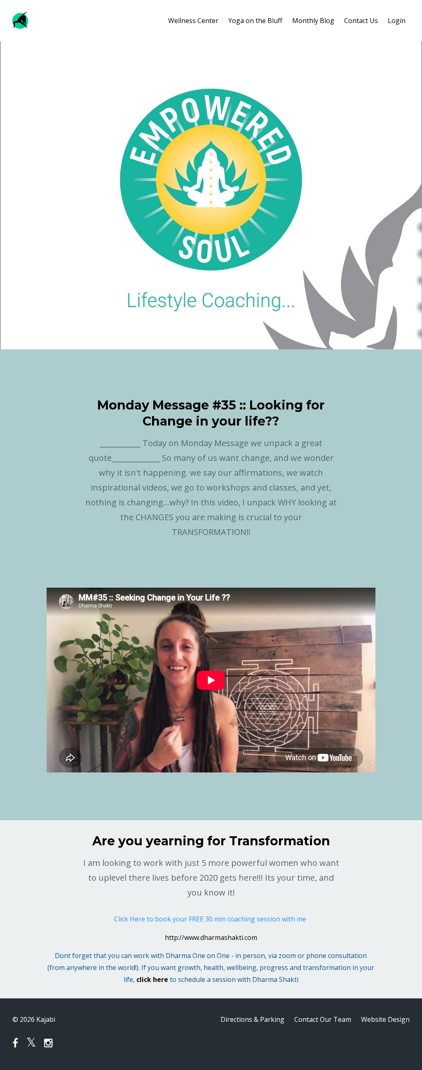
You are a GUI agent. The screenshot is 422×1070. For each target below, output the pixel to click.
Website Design (385, 1019)
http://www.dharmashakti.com (211, 937)
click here (152, 979)
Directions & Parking (252, 1019)
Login (397, 20)
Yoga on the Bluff (255, 20)
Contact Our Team (322, 1019)
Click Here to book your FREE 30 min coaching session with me (211, 918)
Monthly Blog (313, 20)
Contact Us (361, 20)
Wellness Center (193, 20)
